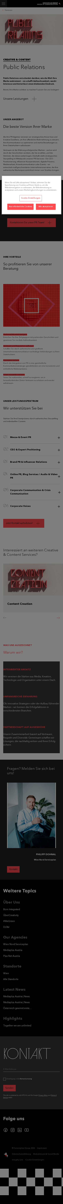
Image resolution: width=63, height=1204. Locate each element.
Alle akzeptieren (46, 207)
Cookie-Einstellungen (30, 198)
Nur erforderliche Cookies (20, 207)
